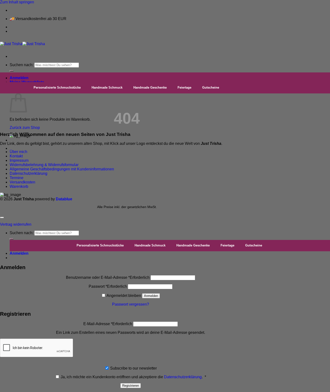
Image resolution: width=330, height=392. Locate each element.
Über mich (18, 152)
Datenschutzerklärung (28, 173)
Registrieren (130, 385)
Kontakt (16, 156)
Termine (16, 178)
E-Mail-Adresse (107, 324)
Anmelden (151, 296)
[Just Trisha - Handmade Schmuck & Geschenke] (22, 44)
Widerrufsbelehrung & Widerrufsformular (44, 165)
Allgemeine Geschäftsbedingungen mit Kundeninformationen (62, 169)
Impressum (19, 160)
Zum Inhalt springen (17, 2)
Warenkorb (19, 186)
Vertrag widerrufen (15, 224)
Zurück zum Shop (25, 128)
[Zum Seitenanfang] (2, 217)
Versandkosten (22, 182)
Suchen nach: (21, 65)
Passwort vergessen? (130, 304)
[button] (19, 78)
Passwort (108, 286)
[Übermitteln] (12, 71)
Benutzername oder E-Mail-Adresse (108, 277)
